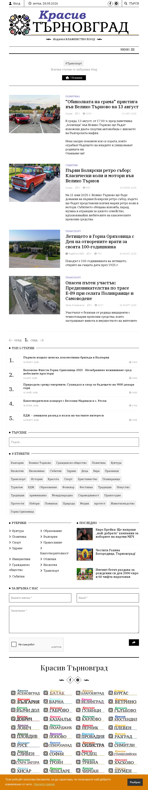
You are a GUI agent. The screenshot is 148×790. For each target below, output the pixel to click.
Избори (34, 503)
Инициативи (21, 559)
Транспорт (73, 231)
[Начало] (68, 78)
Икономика (37, 471)
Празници (112, 471)
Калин (69, 113)
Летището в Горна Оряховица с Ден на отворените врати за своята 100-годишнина (100, 241)
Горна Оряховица (22, 511)
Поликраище (111, 479)
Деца (84, 471)
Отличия (49, 559)
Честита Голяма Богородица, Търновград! (115, 551)
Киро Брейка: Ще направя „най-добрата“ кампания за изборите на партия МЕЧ (117, 533)
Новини (76, 78)
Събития (72, 165)
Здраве (71, 471)
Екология (17, 471)
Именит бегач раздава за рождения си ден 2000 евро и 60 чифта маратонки (117, 573)
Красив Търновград (74, 667)
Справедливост (88, 495)
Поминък (51, 503)
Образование (48, 487)
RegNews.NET (76, 253)
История (37, 479)
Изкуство (123, 487)
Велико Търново (40, 462)
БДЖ (31, 487)
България (17, 462)
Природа (69, 503)
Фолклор (68, 487)
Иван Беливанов (75, 305)
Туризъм (17, 487)
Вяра (96, 471)
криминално (38, 495)
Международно (62, 495)
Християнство (87, 479)
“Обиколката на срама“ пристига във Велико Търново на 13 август (102, 104)
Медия (84, 503)
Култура (116, 462)
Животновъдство (122, 503)
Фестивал (86, 487)
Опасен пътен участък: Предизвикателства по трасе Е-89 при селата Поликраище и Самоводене (100, 290)
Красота (53, 479)
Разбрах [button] (135, 782)
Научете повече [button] (44, 784)
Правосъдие (112, 495)
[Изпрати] (134, 642)
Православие (52, 542)
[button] (127, 49)
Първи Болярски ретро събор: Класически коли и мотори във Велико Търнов (100, 175)
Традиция (105, 487)
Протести (17, 503)
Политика (73, 96)
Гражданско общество (71, 462)
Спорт (68, 479)
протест (99, 503)
